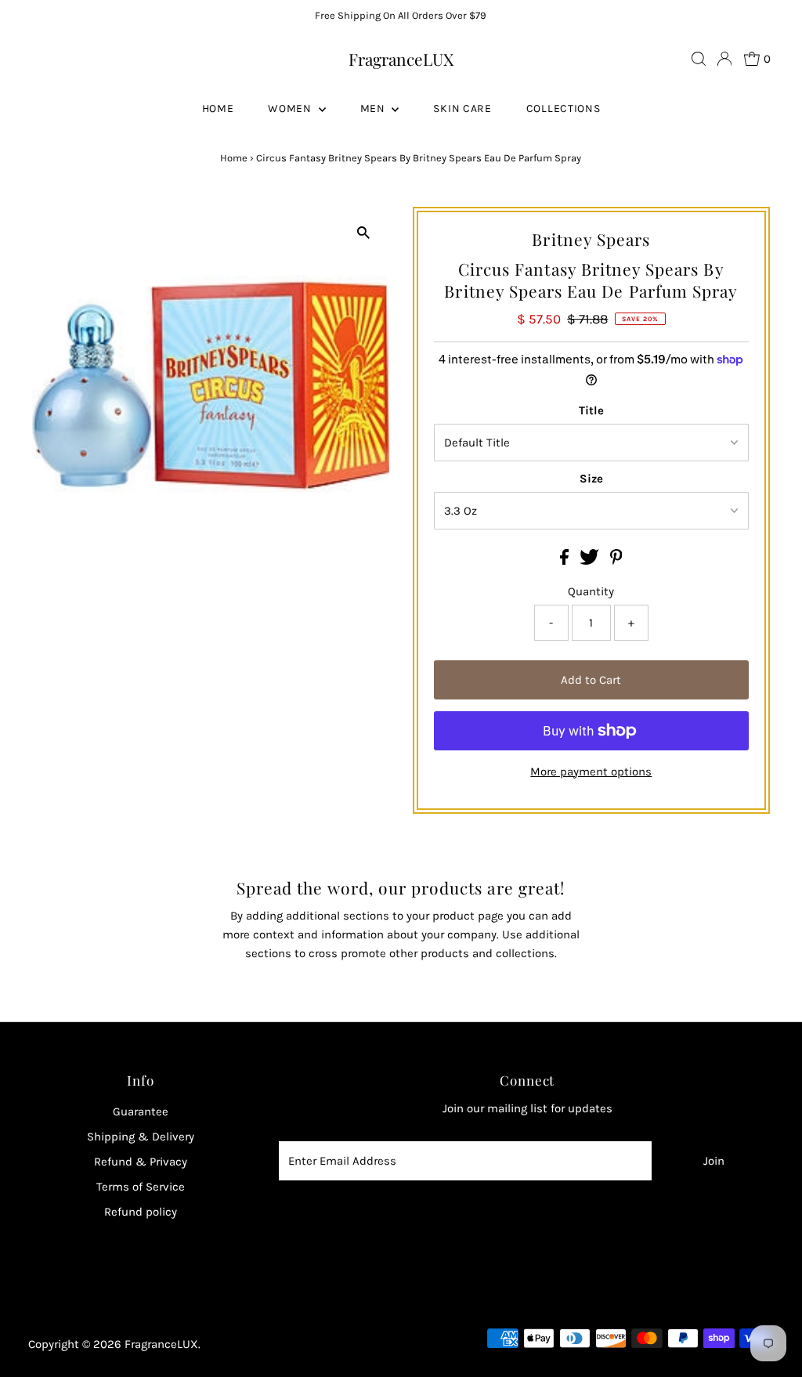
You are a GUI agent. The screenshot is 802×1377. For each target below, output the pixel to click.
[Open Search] (699, 59)
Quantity (591, 591)
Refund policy (140, 1212)
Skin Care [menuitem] (462, 108)
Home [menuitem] (218, 108)
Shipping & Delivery (140, 1136)
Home (233, 158)
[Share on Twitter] (591, 561)
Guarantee (140, 1111)
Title (591, 410)
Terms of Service (140, 1187)
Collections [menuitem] (563, 108)
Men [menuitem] (374, 108)
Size (591, 479)
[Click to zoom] (363, 232)
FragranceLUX (401, 59)
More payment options (591, 771)
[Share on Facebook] (566, 561)
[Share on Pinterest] (616, 561)
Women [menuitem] (291, 108)
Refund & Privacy (140, 1162)
